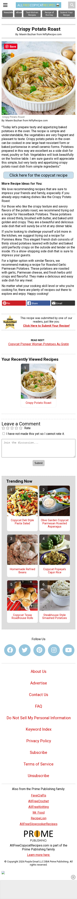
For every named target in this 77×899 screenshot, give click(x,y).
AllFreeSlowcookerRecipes (38, 824)
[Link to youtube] (68, 650)
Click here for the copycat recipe (38, 175)
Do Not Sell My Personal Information (39, 718)
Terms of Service (38, 764)
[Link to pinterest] (39, 650)
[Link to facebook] (10, 650)
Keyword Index (39, 729)
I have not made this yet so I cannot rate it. (35, 434)
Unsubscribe (38, 775)
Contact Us (38, 694)
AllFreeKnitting (38, 807)
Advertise (38, 683)
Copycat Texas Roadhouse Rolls (22, 617)
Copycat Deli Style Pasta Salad (22, 522)
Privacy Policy (38, 741)
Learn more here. (38, 855)
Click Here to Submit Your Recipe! (46, 325)
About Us (38, 671)
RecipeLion (38, 818)
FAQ (38, 706)
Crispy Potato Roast (38, 403)
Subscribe (38, 752)
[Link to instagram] (54, 650)
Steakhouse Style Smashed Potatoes (54, 617)
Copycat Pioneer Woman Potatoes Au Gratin (38, 344)
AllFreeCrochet (38, 801)
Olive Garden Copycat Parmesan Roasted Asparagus (55, 523)
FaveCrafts (38, 795)
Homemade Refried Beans (22, 571)
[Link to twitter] (25, 650)
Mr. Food (39, 812)
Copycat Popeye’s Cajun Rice (54, 571)
